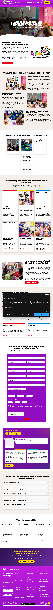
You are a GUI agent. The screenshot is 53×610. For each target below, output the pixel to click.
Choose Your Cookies (26, 314)
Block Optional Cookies (11, 314)
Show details (44, 311)
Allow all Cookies (42, 314)
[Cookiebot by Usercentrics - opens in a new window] (44, 294)
